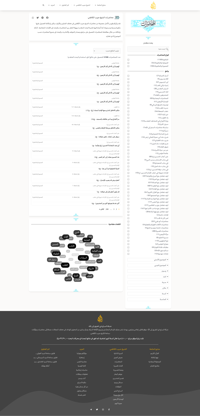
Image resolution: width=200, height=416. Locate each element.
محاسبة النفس (82, 361)
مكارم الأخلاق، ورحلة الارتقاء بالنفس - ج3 (105, 128)
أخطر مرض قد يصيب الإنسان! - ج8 (108, 180)
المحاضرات (118, 361)
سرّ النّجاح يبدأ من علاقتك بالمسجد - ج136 (105, 119)
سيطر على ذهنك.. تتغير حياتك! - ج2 (107, 137)
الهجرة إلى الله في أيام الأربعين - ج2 (108, 93)
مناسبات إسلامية (81, 370)
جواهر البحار (118, 374)
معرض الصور (118, 357)
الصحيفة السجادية (155, 361)
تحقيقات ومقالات (82, 374)
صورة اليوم (118, 403)
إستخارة (81, 357)
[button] (43, 5)
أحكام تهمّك (45, 366)
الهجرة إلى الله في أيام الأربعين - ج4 (108, 75)
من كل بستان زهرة (82, 386)
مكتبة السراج (81, 382)
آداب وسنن (81, 378)
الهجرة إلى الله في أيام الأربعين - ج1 (108, 102)
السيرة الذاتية (118, 353)
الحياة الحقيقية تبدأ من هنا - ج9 (109, 169)
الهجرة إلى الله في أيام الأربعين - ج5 (108, 66)
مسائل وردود (118, 382)
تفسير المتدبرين (118, 378)
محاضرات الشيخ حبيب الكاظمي (100, 17)
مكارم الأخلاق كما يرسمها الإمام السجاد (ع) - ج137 (102, 110)
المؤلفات (118, 386)
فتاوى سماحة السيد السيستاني (45, 357)
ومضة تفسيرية (118, 370)
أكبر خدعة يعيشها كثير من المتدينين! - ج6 (105, 203)
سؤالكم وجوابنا (82, 353)
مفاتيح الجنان (154, 366)
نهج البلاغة (154, 357)
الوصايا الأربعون (118, 399)
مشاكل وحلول (82, 391)
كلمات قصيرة (118, 366)
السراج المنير (118, 391)
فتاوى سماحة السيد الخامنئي (45, 361)
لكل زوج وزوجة (118, 395)
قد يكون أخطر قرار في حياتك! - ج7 (108, 192)
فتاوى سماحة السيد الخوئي (45, 353)
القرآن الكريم (154, 353)
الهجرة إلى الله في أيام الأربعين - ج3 (108, 84)
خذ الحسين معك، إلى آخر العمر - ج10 (106, 157)
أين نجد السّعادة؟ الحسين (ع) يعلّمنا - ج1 (105, 145)
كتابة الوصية (82, 366)
